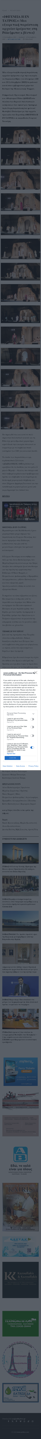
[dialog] (20, 719)
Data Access (20, 766)
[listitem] (20, 713)
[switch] (32, 719)
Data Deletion (8, 766)
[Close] (36, 673)
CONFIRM (12, 758)
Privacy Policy (33, 766)
